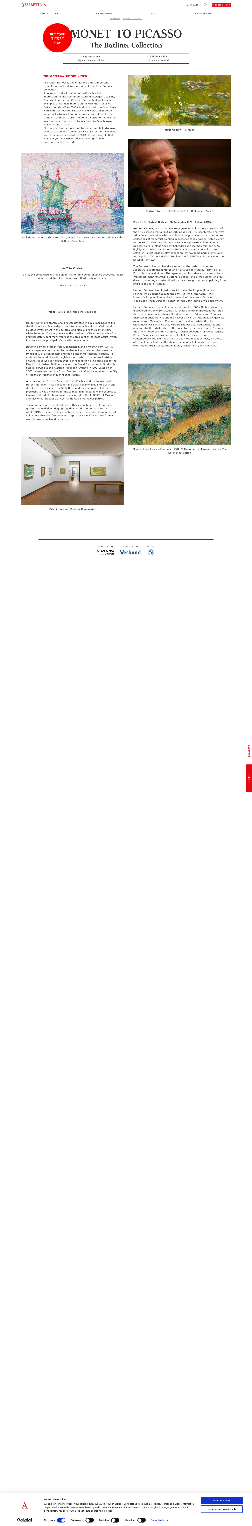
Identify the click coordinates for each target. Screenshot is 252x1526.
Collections (49, 13)
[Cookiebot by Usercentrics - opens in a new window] (24, 1520)
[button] (193, 5)
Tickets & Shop (221, 5)
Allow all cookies (221, 1500)
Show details (157, 1520)
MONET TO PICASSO (132, 18)
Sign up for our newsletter (91, 60)
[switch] (89, 1520)
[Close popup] (57, 27)
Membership (203, 13)
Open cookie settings (72, 285)
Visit (154, 13)
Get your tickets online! (158, 60)
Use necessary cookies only (222, 1509)
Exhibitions (104, 13)
